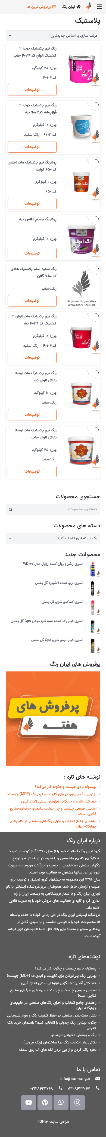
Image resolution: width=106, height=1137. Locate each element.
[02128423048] (58, 1088)
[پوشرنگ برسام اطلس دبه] (81, 239)
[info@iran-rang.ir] (95, 1079)
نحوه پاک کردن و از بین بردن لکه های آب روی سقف (57, 1050)
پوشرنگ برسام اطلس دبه (38, 219)
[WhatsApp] (61, 1102)
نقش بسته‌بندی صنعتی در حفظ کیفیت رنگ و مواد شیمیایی (51, 1015)
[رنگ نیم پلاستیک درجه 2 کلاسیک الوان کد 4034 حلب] (81, 68)
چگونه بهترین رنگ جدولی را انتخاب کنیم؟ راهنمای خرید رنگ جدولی (51, 1025)
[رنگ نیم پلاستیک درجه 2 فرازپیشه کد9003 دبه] (81, 125)
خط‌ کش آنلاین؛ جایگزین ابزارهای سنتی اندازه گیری (58, 801)
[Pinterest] (45, 1102)
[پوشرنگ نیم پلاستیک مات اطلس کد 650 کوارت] (81, 182)
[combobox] (53, 538)
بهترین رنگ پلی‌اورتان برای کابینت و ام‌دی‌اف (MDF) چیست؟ (51, 794)
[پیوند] (88, 6)
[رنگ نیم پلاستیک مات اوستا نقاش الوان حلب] (81, 450)
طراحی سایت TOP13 (53, 1122)
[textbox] (77, 538)
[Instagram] (77, 1102)
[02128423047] (95, 1088)
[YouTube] (28, 1102)
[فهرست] (99, 7)
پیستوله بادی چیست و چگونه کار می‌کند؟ (65, 787)
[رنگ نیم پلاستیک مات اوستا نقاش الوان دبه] (81, 393)
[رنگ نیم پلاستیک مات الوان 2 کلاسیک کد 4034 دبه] (81, 336)
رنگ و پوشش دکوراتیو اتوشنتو (73, 1035)
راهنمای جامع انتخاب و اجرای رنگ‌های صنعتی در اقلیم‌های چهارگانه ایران (53, 824)
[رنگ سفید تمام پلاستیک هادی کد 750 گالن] (81, 289)
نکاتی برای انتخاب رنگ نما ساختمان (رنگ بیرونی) (59, 1042)
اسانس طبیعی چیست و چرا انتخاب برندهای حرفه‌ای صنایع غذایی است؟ (53, 811)
